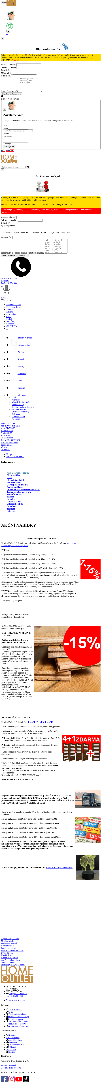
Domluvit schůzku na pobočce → (15, 255)
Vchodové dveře (13, 307)
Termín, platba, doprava (16, 1024)
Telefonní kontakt (8, 67)
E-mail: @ (5, 70)
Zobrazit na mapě (8, 1065)
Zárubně (9, 309)
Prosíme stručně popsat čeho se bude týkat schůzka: (22, 253)
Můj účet (12, 1047)
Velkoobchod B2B (19, 409)
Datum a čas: (6, 237)
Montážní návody (15, 1040)
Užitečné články (18, 416)
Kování (9, 312)
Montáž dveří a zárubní (21, 402)
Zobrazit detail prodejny (11, 1068)
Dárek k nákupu (15, 1009)
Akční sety (10, 321)
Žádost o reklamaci (16, 1019)
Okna (8, 316)
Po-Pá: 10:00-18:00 (9, 283)
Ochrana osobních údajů (18, 1016)
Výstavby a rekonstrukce (19, 1026)
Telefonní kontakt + (9, 220)
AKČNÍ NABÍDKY (15, 456)
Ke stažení (16, 419)
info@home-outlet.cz (18, 993)
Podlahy (9, 319)
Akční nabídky (18, 404)
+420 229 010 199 (9, 278)
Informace (22, 395)
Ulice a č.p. (6, 76)
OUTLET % (11, 326)
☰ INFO (5, 2)
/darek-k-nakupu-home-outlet (59, 867)
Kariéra (12, 1052)
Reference (16, 414)
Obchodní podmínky (20, 412)
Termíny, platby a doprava (23, 407)
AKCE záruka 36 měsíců (18, 473)
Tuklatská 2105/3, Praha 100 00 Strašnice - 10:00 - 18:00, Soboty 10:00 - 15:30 (37, 233)
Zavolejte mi (9, 147)
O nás (14, 397)
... (7, 328)
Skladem (10, 324)
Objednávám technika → (11, 94)
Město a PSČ (6, 73)
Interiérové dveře (13, 305)
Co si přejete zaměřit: (10, 91)
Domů (9, 454)
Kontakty (5, 281)
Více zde (16, 60)
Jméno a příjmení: (8, 64)
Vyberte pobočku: (8, 225)
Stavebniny (11, 314)
